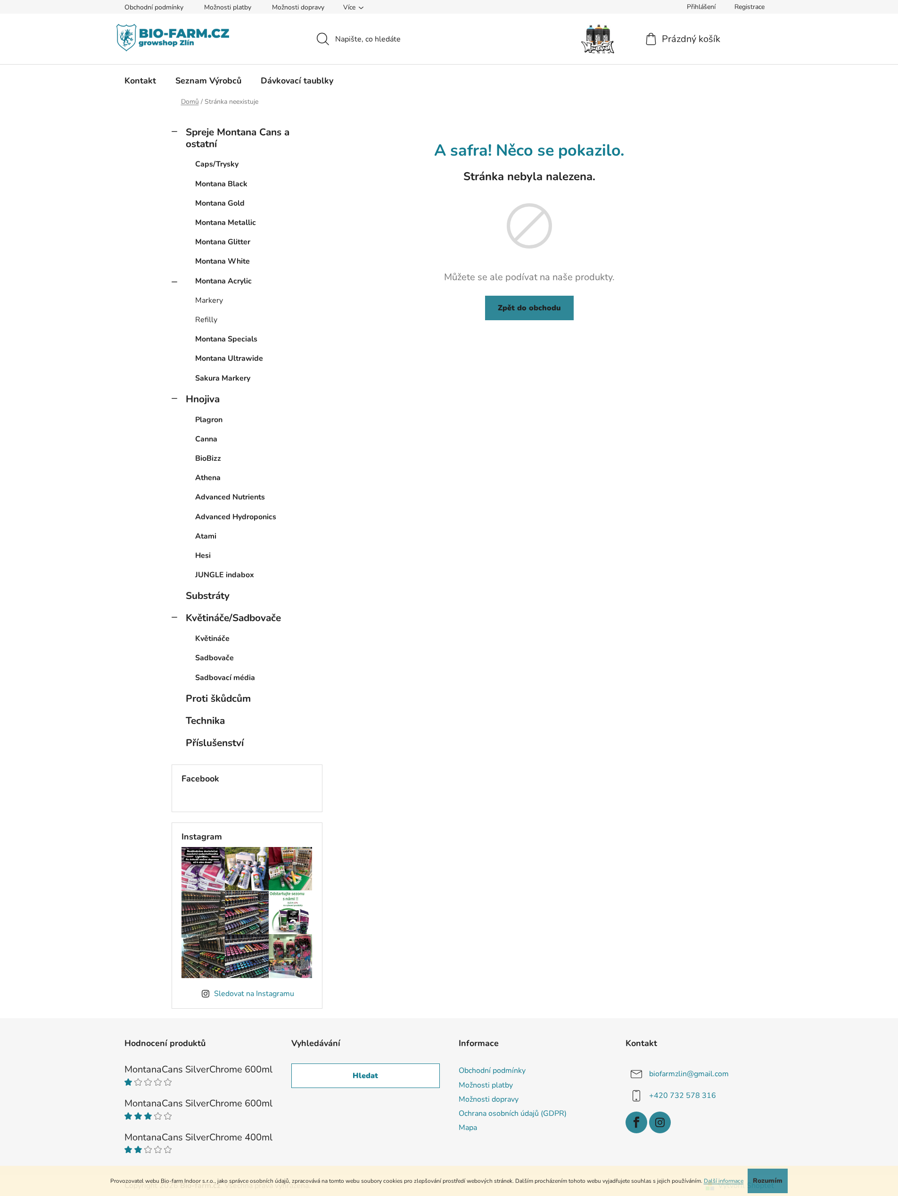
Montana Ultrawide (229, 358)
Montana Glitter (222, 242)
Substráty (208, 595)
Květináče (212, 638)
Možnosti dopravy (298, 7)
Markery (209, 300)
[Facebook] (636, 1122)
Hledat (365, 1076)
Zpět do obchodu (529, 308)
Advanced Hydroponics (235, 517)
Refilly (206, 320)
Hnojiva (203, 399)
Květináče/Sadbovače (233, 617)
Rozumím (768, 1180)
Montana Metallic (225, 222)
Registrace (749, 6)
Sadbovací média (225, 678)
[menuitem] (140, 81)
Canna (206, 439)
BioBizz (208, 458)
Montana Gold (220, 203)
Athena (208, 478)
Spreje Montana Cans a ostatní (237, 137)
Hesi (203, 555)
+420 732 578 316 (682, 1095)
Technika (205, 720)
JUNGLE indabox (224, 575)
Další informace (723, 1181)
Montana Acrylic (223, 281)
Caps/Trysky (217, 164)
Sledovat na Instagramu (254, 993)
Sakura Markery (222, 378)
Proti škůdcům (218, 698)
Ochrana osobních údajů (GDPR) (513, 1113)
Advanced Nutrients (230, 497)
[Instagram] (660, 1122)
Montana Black (221, 184)
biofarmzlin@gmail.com (689, 1074)
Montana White (222, 261)
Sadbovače (214, 658)
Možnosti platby (227, 7)
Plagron (208, 420)
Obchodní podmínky (153, 7)
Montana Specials (226, 339)
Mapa (468, 1127)
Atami (205, 536)
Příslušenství (215, 742)
